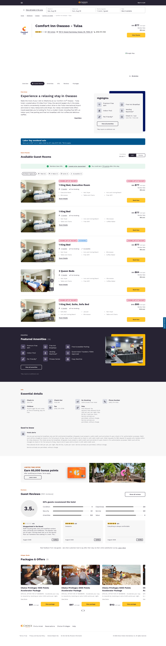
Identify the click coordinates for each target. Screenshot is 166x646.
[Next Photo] (52, 191)
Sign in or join (141, 2)
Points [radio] (141, 155)
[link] (33, 477)
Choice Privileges (63, 626)
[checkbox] (29, 173)
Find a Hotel (38, 626)
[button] (164, 323)
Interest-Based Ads (53, 635)
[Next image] (139, 350)
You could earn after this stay (105, 166)
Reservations (50, 626)
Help (74, 626)
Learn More (122, 548)
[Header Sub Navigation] (22, 3)
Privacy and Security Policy (37, 635)
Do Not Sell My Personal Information (71, 635)
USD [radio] (132, 155)
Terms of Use (23, 635)
